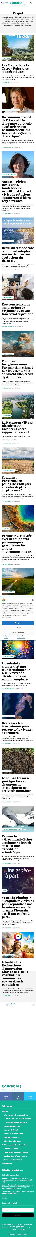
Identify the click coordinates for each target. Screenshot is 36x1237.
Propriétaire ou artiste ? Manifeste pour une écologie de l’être (18, 1192)
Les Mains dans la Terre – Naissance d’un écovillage (15, 68)
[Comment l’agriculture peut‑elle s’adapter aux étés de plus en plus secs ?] (18, 460)
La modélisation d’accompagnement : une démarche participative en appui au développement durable (18, 1186)
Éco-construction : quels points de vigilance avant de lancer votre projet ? (17, 309)
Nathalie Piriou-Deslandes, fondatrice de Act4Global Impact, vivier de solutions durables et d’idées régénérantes (17, 191)
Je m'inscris (18, 1215)
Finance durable (8, 297)
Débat (4, 890)
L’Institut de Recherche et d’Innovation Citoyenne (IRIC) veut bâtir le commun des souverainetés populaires (15, 973)
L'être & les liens (8, 656)
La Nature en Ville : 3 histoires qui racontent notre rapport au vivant (17, 427)
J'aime (6, 1092)
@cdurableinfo (11, 1004)
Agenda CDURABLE (8, 955)
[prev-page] (3, 1197)
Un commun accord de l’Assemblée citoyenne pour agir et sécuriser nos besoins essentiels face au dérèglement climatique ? (17, 126)
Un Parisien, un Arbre (10, 1175)
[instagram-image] (9, 1018)
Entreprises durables (9, 174)
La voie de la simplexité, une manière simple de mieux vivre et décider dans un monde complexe (16, 671)
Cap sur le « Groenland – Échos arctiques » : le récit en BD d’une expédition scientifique (17, 844)
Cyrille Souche (6, 147)
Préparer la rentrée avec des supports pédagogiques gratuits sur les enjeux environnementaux (17, 543)
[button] (33, 600)
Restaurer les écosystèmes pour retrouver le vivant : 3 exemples (17, 727)
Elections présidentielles (11, 110)
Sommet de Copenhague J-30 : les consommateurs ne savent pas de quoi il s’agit (17, 1180)
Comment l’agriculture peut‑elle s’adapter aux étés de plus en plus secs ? (16, 483)
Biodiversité (7, 415)
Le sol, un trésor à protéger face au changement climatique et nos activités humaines (16, 784)
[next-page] (6, 1197)
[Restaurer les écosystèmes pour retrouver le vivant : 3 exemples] (18, 706)
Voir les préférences (18, 632)
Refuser (18, 628)
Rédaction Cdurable (8, 327)
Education (6, 528)
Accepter (18, 623)
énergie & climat (8, 241)
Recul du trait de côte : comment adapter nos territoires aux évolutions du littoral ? (18, 254)
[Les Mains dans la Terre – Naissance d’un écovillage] (18, 48)
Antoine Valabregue (8, 688)
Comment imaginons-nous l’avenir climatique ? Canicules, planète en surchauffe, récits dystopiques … (17, 369)
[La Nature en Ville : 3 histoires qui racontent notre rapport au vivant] (18, 405)
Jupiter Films (5, 82)
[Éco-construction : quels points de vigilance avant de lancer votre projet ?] (18, 287)
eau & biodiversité (8, 470)
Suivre (33, 1005)
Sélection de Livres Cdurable (12, 829)
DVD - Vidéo (6, 58)
